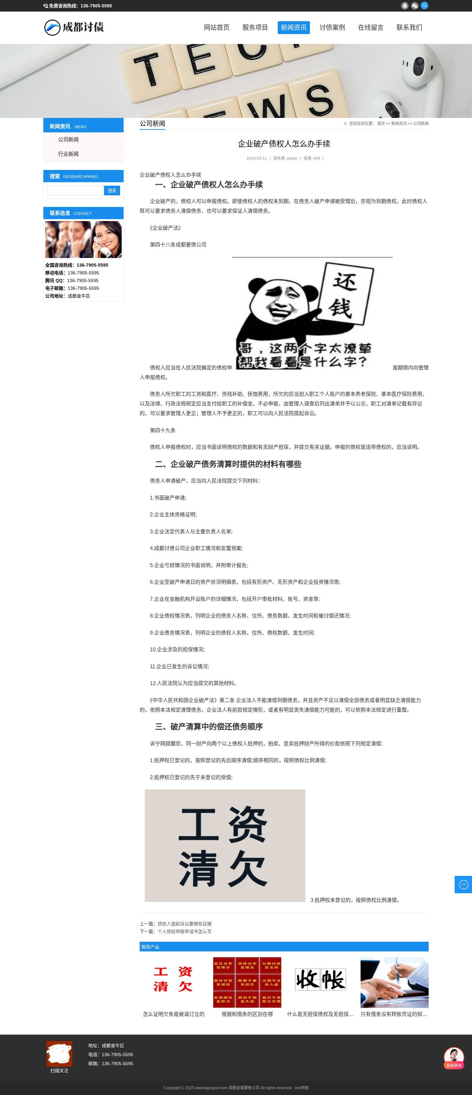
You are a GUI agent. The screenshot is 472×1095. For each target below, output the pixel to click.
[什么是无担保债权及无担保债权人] (321, 982)
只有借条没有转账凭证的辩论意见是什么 (407, 1014)
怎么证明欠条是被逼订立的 (174, 1014)
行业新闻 (68, 154)
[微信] (414, 5)
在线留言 (371, 27)
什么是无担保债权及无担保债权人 (325, 1014)
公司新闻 (421, 123)
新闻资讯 (294, 27)
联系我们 (409, 27)
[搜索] (424, 5)
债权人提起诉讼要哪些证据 (185, 923)
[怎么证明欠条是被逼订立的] (173, 982)
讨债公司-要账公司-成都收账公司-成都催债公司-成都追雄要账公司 (75, 27)
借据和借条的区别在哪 (247, 1014)
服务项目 (255, 27)
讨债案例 (332, 27)
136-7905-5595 (96, 5)
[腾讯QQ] (404, 5)
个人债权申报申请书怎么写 (185, 931)
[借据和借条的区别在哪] (247, 982)
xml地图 (302, 1088)
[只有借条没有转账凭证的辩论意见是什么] (394, 982)
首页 (381, 123)
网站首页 (217, 27)
